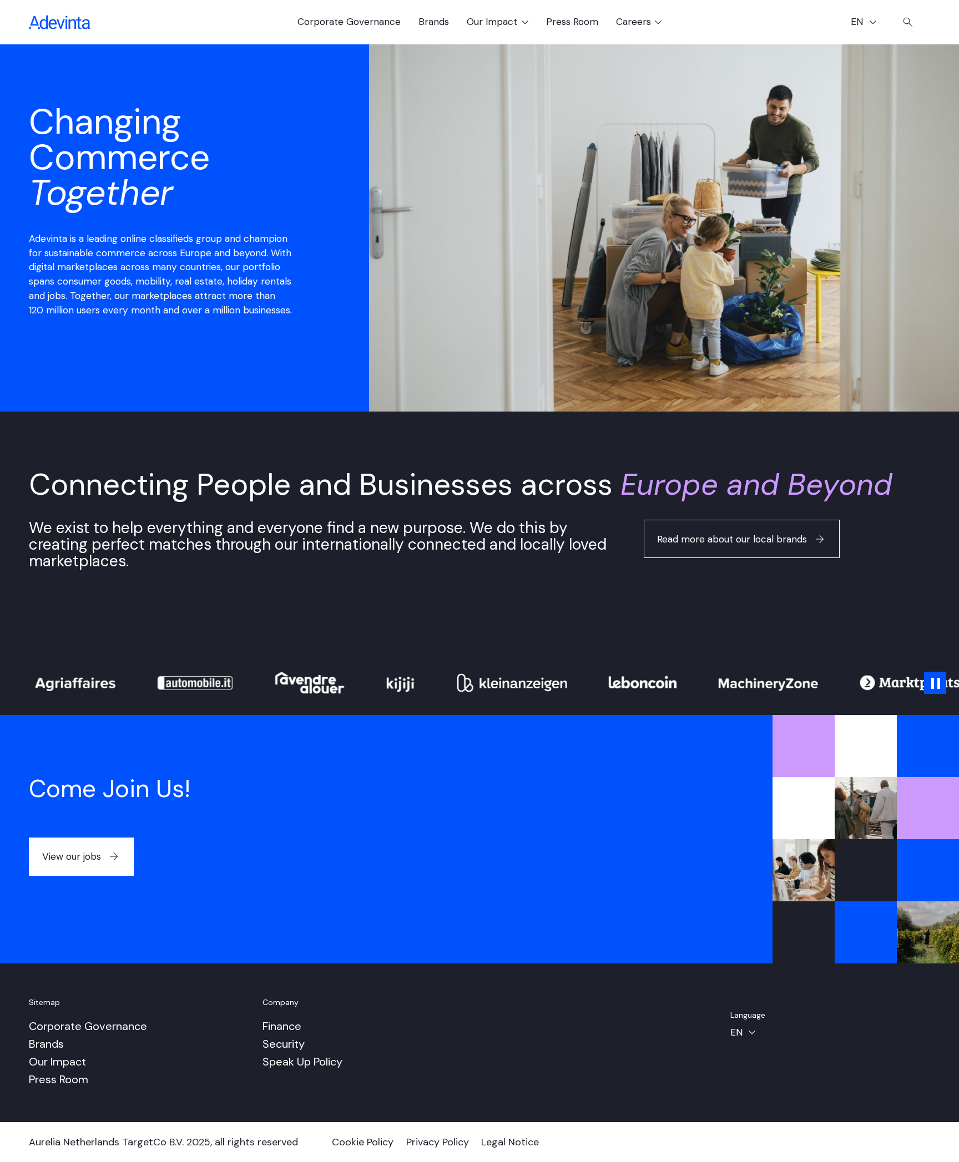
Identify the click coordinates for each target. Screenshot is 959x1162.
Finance (282, 1026)
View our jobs (71, 856)
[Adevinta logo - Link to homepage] (59, 22)
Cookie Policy (362, 1142)
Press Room (572, 22)
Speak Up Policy (302, 1061)
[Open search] (908, 22)
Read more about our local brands (732, 539)
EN (868, 23)
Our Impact (57, 1061)
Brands (433, 22)
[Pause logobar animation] (935, 683)
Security (284, 1044)
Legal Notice (510, 1142)
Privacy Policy (437, 1142)
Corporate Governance (349, 22)
